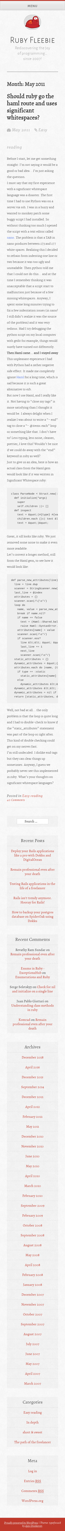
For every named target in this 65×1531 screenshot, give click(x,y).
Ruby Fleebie (32, 40)
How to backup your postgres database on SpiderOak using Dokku (32, 916)
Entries (32, 1481)
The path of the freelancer (32, 1442)
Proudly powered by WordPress (21, 1522)
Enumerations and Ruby (32, 977)
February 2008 (32, 1275)
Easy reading (32, 796)
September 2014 (32, 1087)
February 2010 (32, 1196)
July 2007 (32, 1344)
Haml (20, 377)
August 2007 (32, 1334)
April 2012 (32, 1107)
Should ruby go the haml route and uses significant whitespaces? (32, 106)
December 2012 (33, 1097)
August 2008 (32, 1245)
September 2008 (32, 1235)
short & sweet (32, 1432)
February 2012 (33, 1116)
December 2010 (32, 1136)
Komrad (24, 1020)
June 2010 (32, 1156)
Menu (32, 5)
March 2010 (32, 1186)
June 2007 (32, 1354)
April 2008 (32, 1265)
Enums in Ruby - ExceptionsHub (31, 970)
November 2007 (32, 1304)
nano (10, 237)
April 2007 (32, 1373)
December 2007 (32, 1294)
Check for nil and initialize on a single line (33, 989)
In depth (32, 1422)
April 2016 (32, 1067)
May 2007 (32, 1364)
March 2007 (32, 1383)
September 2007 (32, 1324)
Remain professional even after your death (32, 871)
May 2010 (32, 1166)
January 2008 (32, 1285)
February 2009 (32, 1215)
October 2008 (32, 1225)
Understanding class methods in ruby (32, 1007)
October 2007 (32, 1314)
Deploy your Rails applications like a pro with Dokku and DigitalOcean (32, 855)
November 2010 (32, 1146)
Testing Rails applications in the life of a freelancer (32, 886)
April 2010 (32, 1176)
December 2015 (32, 1077)
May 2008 (32, 1255)
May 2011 (32, 1126)
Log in (32, 1471)
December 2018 (33, 1057)
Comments (32, 1491)
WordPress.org (32, 1501)
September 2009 (32, 1205)
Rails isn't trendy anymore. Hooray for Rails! (32, 900)
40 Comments (16, 800)
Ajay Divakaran (33, 1526)
